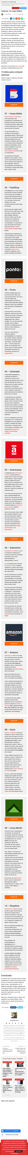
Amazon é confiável (11, 655)
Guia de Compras (7, 1062)
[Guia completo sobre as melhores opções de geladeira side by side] (8, 1081)
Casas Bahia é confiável (12, 116)
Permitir (23, 8)
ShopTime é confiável (12, 909)
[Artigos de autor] (14, 1015)
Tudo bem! (18, 1151)
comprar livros (15, 249)
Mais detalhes (14, 1153)
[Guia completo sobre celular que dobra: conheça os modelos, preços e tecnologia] (20, 1081)
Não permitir (15, 8)
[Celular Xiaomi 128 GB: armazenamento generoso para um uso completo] (20, 1064)
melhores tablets (11, 565)
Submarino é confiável (12, 551)
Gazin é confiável (10, 732)
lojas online (19, 66)
